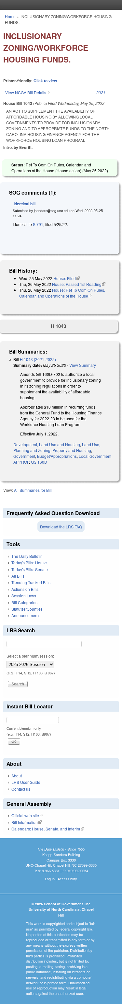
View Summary (82, 365)
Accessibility (67, 878)
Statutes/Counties (27, 609)
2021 (100, 92)
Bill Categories (24, 602)
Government (24, 456)
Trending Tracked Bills (30, 582)
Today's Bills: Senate (29, 569)
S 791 (38, 224)
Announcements (25, 615)
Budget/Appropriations (57, 456)
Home (10, 16)
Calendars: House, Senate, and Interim (47, 828)
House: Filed (66, 278)
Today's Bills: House (29, 562)
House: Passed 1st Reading (78, 284)
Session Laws (23, 595)
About (16, 775)
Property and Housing (71, 450)
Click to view (45, 81)
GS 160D (39, 462)
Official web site (27, 815)
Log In (50, 878)
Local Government (95, 456)
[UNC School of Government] (59, 5)
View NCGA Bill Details (27, 92)
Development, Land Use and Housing (46, 444)
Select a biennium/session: (30, 656)
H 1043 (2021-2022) (38, 359)
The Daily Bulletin (27, 556)
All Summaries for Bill (33, 490)
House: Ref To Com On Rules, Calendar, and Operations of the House (62, 293)
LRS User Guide (25, 782)
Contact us (20, 789)
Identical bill (24, 204)
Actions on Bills (24, 589)
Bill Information (26, 822)
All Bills (17, 576)
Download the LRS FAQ (61, 526)
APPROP (21, 462)
